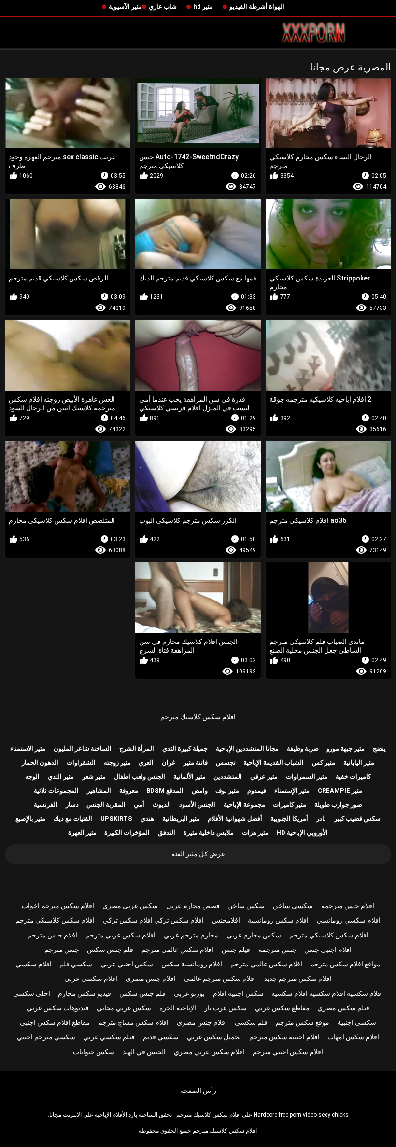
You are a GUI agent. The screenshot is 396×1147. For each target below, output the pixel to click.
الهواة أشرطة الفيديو (256, 6)
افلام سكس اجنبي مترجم (288, 1052)
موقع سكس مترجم (302, 1022)
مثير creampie (340, 790)
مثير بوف (227, 790)
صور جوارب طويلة (338, 804)
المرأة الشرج (136, 748)
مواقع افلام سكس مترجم (345, 964)
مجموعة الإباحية (244, 804)
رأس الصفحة (198, 1090)
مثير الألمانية (189, 776)
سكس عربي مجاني (124, 1008)
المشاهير (99, 790)
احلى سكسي (31, 993)
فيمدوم (256, 790)
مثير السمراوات (306, 776)
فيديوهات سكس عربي (58, 1008)
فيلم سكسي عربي (109, 1037)
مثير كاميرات (289, 804)
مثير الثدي (61, 776)
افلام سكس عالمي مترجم (177, 949)
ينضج (379, 748)
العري (146, 762)
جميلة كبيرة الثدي (185, 748)
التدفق (166, 832)
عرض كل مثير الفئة (198, 854)
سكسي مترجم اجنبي (46, 1037)
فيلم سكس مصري (343, 1008)
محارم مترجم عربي (191, 935)
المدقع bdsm (165, 790)
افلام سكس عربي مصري (209, 1052)
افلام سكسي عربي (90, 978)
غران (168, 762)
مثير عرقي (264, 776)
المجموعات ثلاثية (56, 790)
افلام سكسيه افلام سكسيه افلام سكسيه (327, 993)
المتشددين (227, 776)
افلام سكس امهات (353, 1037)
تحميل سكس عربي (214, 1037)
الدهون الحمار (40, 762)
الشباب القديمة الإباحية (273, 762)
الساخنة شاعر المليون (83, 748)
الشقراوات (81, 762)
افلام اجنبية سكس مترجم (284, 1037)
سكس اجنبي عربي (126, 964)
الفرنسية (45, 804)
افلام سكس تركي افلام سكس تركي (153, 920)
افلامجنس (226, 920)
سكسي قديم (161, 1037)
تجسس (226, 762)
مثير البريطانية (181, 818)
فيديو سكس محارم (84, 993)
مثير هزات (255, 832)
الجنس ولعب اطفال (139, 776)
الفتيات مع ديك (73, 818)
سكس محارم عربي (253, 935)
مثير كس (323, 762)
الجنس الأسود (197, 804)
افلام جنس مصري (202, 1022)
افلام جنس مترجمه (347, 905)
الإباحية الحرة (177, 1008)
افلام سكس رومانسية (278, 920)
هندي (147, 818)
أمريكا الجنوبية (289, 818)
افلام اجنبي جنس (328, 949)
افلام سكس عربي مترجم (120, 935)
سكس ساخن (246, 905)
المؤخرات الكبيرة (127, 832)
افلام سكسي (33, 964)
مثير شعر (94, 776)
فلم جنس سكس (110, 949)
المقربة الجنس (106, 804)
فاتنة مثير (196, 762)
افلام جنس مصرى (151, 978)
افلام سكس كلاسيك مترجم (198, 717)
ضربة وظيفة (303, 748)
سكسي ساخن (293, 905)
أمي (139, 804)
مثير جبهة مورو (345, 748)
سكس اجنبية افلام (238, 993)
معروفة (128, 790)
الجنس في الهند (144, 1052)
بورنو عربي (189, 993)
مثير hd (203, 6)
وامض (200, 790)
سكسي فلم (75, 964)
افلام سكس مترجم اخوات (58, 905)
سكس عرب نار (225, 1008)
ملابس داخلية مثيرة (209, 832)
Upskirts (116, 818)
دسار (72, 804)
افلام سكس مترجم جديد (298, 978)
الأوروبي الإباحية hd (302, 832)
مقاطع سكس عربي (282, 1008)
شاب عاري (163, 6)
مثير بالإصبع (30, 818)
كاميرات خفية (353, 776)
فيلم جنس (236, 949)
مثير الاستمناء (27, 748)
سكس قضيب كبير (357, 818)
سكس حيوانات (93, 1052)
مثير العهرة (82, 832)
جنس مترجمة (277, 949)
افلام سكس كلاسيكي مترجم (55, 920)
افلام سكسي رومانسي (349, 920)
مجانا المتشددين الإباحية (247, 748)
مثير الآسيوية (125, 6)
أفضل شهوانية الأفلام (235, 818)
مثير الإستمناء (292, 790)
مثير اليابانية (358, 762)
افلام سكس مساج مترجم (133, 1022)
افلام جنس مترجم (52, 935)
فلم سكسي (251, 1022)
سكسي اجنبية (357, 1022)
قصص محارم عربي (193, 905)
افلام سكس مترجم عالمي (220, 978)
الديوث (162, 804)
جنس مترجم (61, 949)
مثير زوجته (117, 762)
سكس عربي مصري (130, 905)
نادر (321, 818)
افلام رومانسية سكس (191, 964)
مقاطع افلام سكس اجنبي (55, 1022)
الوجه (32, 776)
